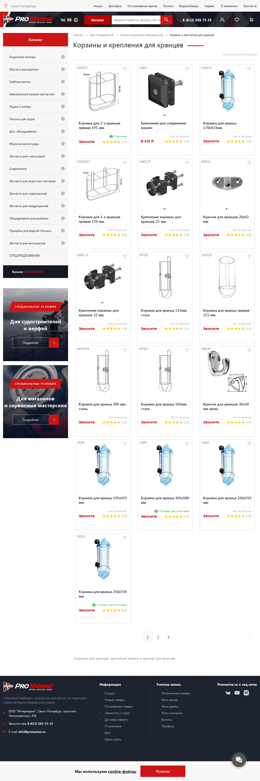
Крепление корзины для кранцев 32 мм (99, 312)
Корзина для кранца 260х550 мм (227, 500)
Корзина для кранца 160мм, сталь (164, 406)
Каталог (27, 272)
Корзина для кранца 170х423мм (219, 125)
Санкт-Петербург (24, 6)
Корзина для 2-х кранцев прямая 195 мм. (99, 125)
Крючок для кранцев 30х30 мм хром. (226, 406)
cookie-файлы (122, 771)
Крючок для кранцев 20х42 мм (226, 219)
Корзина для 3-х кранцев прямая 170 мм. (99, 219)
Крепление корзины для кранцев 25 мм (161, 219)
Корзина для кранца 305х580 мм (165, 500)
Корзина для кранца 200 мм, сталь (102, 406)
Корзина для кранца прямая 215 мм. (226, 312)
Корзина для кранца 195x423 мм (103, 500)
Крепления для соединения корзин (163, 125)
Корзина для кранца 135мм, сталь (164, 312)
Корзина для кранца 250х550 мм (103, 593)
